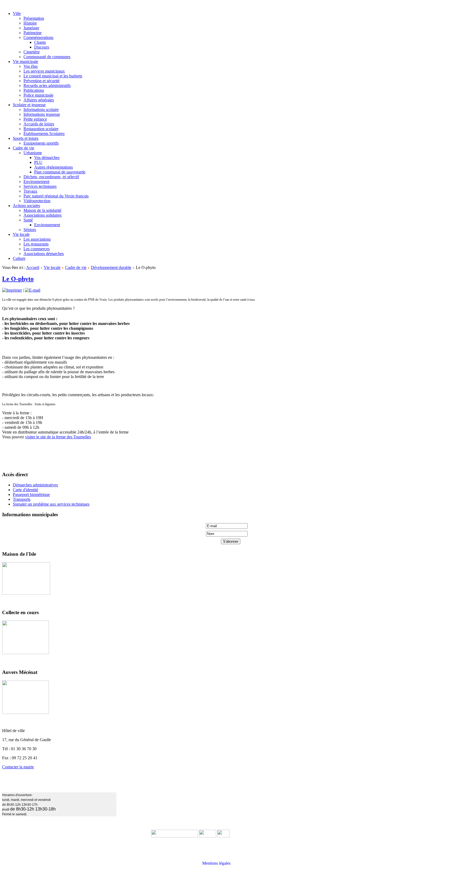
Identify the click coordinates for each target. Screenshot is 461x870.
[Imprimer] (12, 290)
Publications (33, 90)
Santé (28, 220)
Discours (41, 47)
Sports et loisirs (25, 138)
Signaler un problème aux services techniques (51, 504)
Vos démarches (46, 157)
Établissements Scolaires (44, 133)
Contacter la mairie (18, 767)
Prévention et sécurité (41, 80)
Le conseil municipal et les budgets (52, 76)
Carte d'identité (25, 489)
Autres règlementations (53, 167)
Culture (19, 258)
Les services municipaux (44, 71)
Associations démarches (43, 253)
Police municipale (38, 95)
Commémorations (38, 37)
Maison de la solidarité (42, 210)
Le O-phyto (18, 278)
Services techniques (40, 186)
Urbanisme (32, 152)
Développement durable (111, 267)
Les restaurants (36, 244)
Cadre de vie (23, 148)
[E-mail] (32, 290)
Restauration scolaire (40, 128)
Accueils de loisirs (38, 124)
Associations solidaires (42, 215)
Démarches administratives (35, 485)
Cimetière (31, 52)
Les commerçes (36, 249)
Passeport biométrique (31, 494)
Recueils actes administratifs (47, 85)
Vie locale (21, 234)
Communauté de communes (46, 56)
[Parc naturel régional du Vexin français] (207, 836)
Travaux (30, 191)
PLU (38, 162)
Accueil (32, 267)
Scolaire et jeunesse (29, 104)
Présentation (33, 18)
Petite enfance (35, 119)
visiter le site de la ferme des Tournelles (58, 437)
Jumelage (31, 28)
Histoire (30, 23)
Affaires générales (38, 100)
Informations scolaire (41, 109)
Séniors (29, 229)
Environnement (36, 181)
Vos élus (30, 66)
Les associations (37, 239)
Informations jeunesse (41, 114)
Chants (40, 42)
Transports (21, 499)
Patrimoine (32, 32)
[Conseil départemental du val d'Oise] (223, 836)
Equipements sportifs (41, 143)
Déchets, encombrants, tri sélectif (51, 176)
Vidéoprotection (36, 200)
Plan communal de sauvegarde (59, 172)
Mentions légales (216, 863)
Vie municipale (25, 61)
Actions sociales (26, 205)
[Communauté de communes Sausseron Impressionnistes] (174, 836)
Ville (17, 13)
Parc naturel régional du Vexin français (56, 196)
